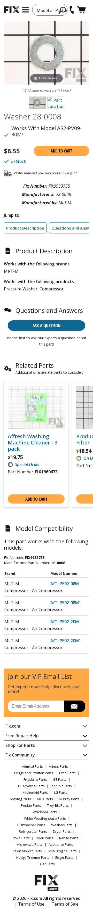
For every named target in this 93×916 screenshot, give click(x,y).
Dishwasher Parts (31, 825)
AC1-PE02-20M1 (65, 641)
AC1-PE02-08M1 (65, 603)
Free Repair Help (22, 736)
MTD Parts (45, 799)
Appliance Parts (61, 844)
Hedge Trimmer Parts (32, 857)
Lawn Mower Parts (27, 851)
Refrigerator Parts (33, 831)
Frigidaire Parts (35, 779)
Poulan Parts (31, 805)
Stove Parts (21, 838)
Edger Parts (64, 857)
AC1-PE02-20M (64, 622)
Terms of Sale (65, 904)
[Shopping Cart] (81, 10)
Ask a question (47, 325)
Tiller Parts (46, 864)
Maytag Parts (20, 799)
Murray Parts (69, 799)
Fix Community (20, 755)
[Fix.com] (11, 9)
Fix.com (12, 726)
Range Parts (68, 838)
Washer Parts (62, 825)
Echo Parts (67, 773)
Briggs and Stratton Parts (33, 773)
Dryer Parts (62, 831)
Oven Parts (44, 838)
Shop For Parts (20, 745)
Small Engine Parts (62, 851)
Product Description (25, 228)
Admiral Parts (32, 766)
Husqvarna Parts (31, 786)
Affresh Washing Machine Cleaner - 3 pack (32, 442)
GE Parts (59, 779)
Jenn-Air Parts (61, 786)
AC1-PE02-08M (64, 584)
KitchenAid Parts (35, 792)
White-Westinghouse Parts (45, 818)
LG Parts (60, 792)
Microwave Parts (30, 844)
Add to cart (61, 151)
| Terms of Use (29, 904)
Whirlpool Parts (45, 812)
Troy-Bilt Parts (58, 805)
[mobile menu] (25, 10)
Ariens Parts (58, 766)
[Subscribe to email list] (74, 706)
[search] (62, 10)
